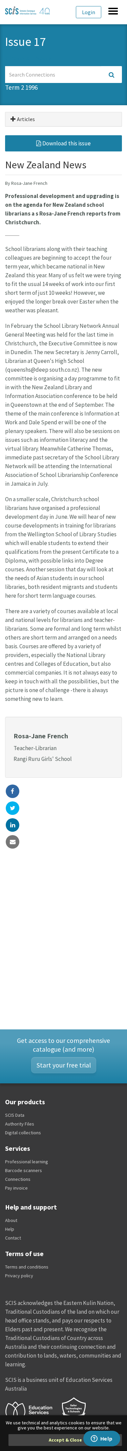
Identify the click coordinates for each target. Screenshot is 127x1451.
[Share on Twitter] (12, 808)
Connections (17, 1179)
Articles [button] (25, 119)
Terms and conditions (26, 1267)
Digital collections (23, 1133)
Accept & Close (65, 1440)
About (11, 1220)
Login (88, 12)
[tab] (63, 119)
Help (9, 1229)
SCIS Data (14, 1115)
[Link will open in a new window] (32, 1411)
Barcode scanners (23, 1170)
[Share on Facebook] (12, 791)
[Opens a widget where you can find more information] (101, 1439)
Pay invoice (16, 1188)
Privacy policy (19, 1276)
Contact (13, 1238)
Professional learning (26, 1162)
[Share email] (12, 842)
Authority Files (19, 1124)
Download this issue (66, 143)
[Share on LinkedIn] (12, 825)
